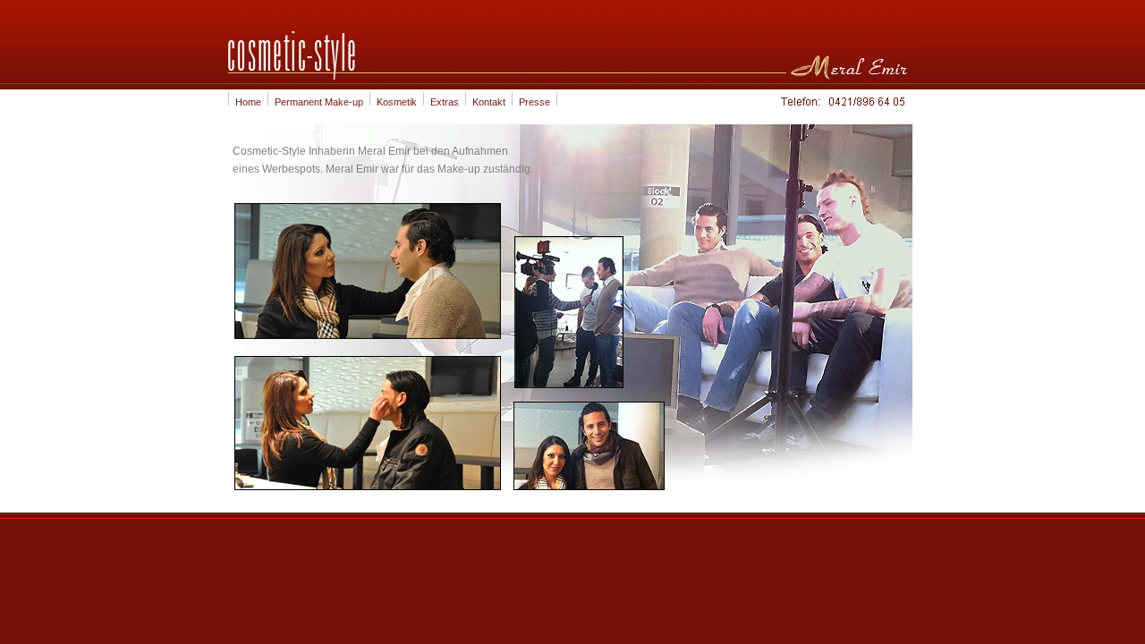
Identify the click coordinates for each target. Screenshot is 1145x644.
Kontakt (488, 102)
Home (248, 102)
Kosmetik (397, 102)
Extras (444, 102)
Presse (534, 102)
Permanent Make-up (319, 102)
